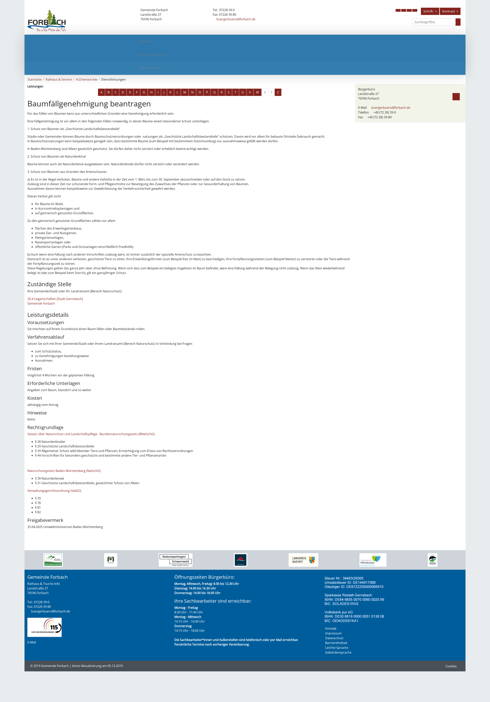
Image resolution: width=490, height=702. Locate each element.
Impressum (333, 633)
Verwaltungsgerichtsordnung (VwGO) (54, 491)
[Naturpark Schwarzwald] (432, 559)
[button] (398, 10)
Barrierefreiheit (336, 643)
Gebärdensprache (338, 652)
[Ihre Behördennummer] (44, 627)
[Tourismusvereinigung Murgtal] (110, 559)
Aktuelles (146, 41)
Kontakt (330, 628)
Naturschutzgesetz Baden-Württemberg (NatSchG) (64, 471)
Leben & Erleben (150, 68)
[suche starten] (458, 22)
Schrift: (428, 11)
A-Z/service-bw (86, 79)
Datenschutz (334, 638)
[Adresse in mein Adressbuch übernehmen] (456, 96)
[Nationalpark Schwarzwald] (53, 559)
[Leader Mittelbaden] (372, 559)
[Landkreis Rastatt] (303, 559)
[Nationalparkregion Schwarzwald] (176, 559)
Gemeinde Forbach (41, 303)
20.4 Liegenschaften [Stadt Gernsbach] (55, 299)
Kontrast (449, 11)
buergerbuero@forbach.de (235, 19)
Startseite (35, 79)
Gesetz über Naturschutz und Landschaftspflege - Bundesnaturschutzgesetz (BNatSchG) (91, 434)
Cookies (451, 666)
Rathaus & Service (152, 54)
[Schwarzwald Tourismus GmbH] (240, 559)
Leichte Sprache (336, 648)
